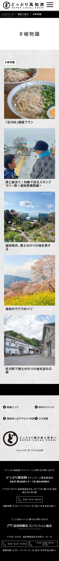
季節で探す (23, 14)
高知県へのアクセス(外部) (15, 418)
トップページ (7, 14)
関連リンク (12, 407)
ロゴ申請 (43, 418)
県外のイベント (46, 407)
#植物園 (9, 62)
